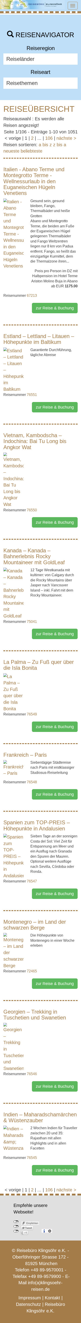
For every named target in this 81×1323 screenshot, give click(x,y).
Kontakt (52, 1297)
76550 (32, 510)
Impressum (29, 1297)
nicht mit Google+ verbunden (16, 1231)
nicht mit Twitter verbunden (16, 1226)
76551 (32, 395)
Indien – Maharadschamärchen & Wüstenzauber (40, 1117)
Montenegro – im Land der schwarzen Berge (34, 925)
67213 (32, 295)
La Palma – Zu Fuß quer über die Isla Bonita (38, 665)
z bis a (59, 144)
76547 (32, 881)
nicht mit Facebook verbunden (16, 1221)
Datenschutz (28, 1304)
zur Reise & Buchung (55, 308)
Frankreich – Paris (25, 755)
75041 (32, 622)
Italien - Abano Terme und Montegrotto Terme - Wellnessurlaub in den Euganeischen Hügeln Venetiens (33, 181)
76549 (32, 714)
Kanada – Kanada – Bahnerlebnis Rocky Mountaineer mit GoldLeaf (34, 556)
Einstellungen (49, 1231)
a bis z (45, 144)
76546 (32, 1074)
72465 (32, 971)
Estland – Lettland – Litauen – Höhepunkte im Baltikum (38, 339)
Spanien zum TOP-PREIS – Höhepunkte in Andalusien (36, 825)
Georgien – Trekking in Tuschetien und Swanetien (34, 1015)
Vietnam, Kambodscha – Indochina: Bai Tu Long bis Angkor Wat (34, 441)
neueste (11, 151)
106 (49, 138)
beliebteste (31, 151)
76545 (32, 1158)
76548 (32, 782)
